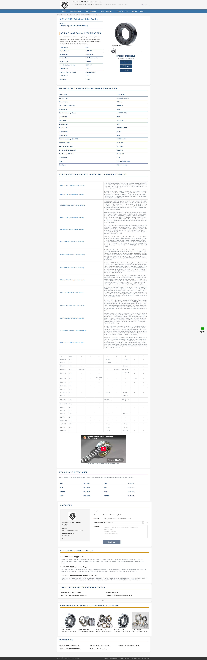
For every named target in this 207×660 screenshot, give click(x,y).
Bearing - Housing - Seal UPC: (68, 139)
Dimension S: (63, 157)
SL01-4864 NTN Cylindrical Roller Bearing (73, 330)
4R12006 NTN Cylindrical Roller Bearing (72, 205)
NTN (61, 487)
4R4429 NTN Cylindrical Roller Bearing (72, 217)
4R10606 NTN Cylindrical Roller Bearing (72, 255)
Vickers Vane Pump (122, 11)
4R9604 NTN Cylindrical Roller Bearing (72, 194)
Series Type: (63, 54)
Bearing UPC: (63, 128)
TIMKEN (62, 492)
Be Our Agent (125, 70)
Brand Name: (64, 47)
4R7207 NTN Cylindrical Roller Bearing (72, 229)
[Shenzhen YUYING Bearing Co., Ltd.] (64, 4)
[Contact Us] (203, 330)
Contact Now (126, 62)
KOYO (106, 492)
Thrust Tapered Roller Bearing (74, 14)
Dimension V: (64, 69)
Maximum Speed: (64, 143)
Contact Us (66, 658)
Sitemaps (78, 658)
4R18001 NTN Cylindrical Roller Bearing (72, 185)
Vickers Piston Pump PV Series (107, 11)
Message (96, 526)
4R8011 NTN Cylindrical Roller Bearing (72, 292)
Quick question (98, 522)
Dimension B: (63, 135)
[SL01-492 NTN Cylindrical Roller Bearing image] (125, 32)
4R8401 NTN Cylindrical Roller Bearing (72, 318)
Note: (61, 161)
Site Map (72, 658)
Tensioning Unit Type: (66, 146)
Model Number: (64, 51)
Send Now (111, 542)
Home (64, 11)
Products (63, 14)
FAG (105, 487)
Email (95, 511)
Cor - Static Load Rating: (67, 65)
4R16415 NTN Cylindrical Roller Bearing (72, 280)
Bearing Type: (64, 58)
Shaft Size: (63, 79)
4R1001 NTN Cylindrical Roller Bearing (72, 342)
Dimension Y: (64, 76)
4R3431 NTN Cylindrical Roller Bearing (72, 242)
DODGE (106, 496)
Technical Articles (90, 11)
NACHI (62, 496)
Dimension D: (63, 124)
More (103, 600)
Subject (96, 519)
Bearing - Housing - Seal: (68, 72)
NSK (61, 483)
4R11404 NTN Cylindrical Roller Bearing (72, 305)
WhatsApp (126, 66)
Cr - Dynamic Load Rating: (67, 150)
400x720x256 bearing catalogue (74, 567)
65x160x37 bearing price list (72, 557)
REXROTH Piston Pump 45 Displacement (139, 11)
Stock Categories (75, 11)
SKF (105, 483)
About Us (59, 658)
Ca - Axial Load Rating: (66, 154)
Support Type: (64, 61)
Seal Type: (62, 165)
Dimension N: (63, 131)
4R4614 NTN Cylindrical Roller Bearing (72, 268)
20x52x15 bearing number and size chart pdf (79, 575)
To (95, 515)
